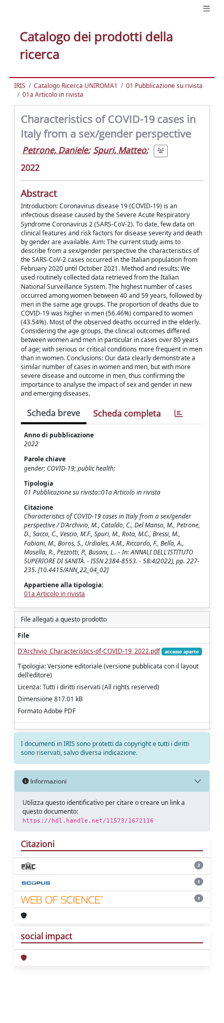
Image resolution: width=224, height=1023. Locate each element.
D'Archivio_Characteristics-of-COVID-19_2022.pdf (89, 651)
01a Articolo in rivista (52, 94)
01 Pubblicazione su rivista (164, 85)
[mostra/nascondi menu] (206, 8)
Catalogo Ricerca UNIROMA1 (76, 85)
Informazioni (48, 781)
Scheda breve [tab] (53, 413)
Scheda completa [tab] (127, 413)
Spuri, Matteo (119, 150)
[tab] (179, 413)
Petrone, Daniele (55, 150)
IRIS (20, 85)
